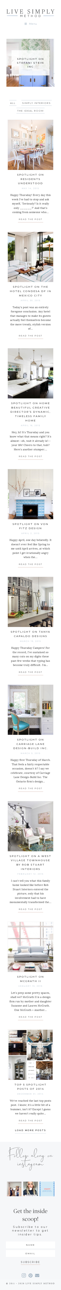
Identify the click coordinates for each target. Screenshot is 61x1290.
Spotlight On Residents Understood (30, 179)
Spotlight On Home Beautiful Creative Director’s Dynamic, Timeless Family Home (30, 412)
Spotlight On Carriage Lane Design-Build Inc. (30, 744)
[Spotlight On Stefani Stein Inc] (30, 63)
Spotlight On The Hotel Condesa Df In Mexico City (30, 291)
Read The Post (31, 219)
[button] (30, 1262)
